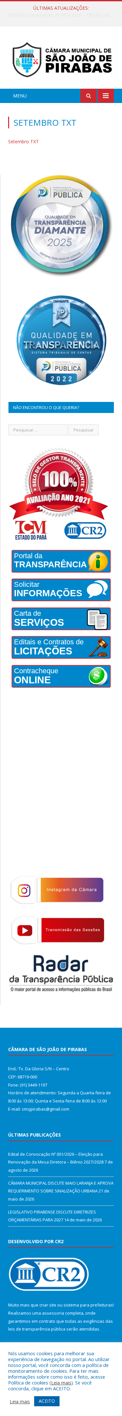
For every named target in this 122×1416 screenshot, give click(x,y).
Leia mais (61, 1382)
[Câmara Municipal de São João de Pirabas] (61, 59)
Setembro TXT (23, 141)
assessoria (53, 1313)
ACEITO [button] (47, 1401)
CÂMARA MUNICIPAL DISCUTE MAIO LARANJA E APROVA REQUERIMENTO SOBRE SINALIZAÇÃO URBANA (62, 15)
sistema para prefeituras (88, 1305)
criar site (47, 1305)
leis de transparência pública (36, 1329)
